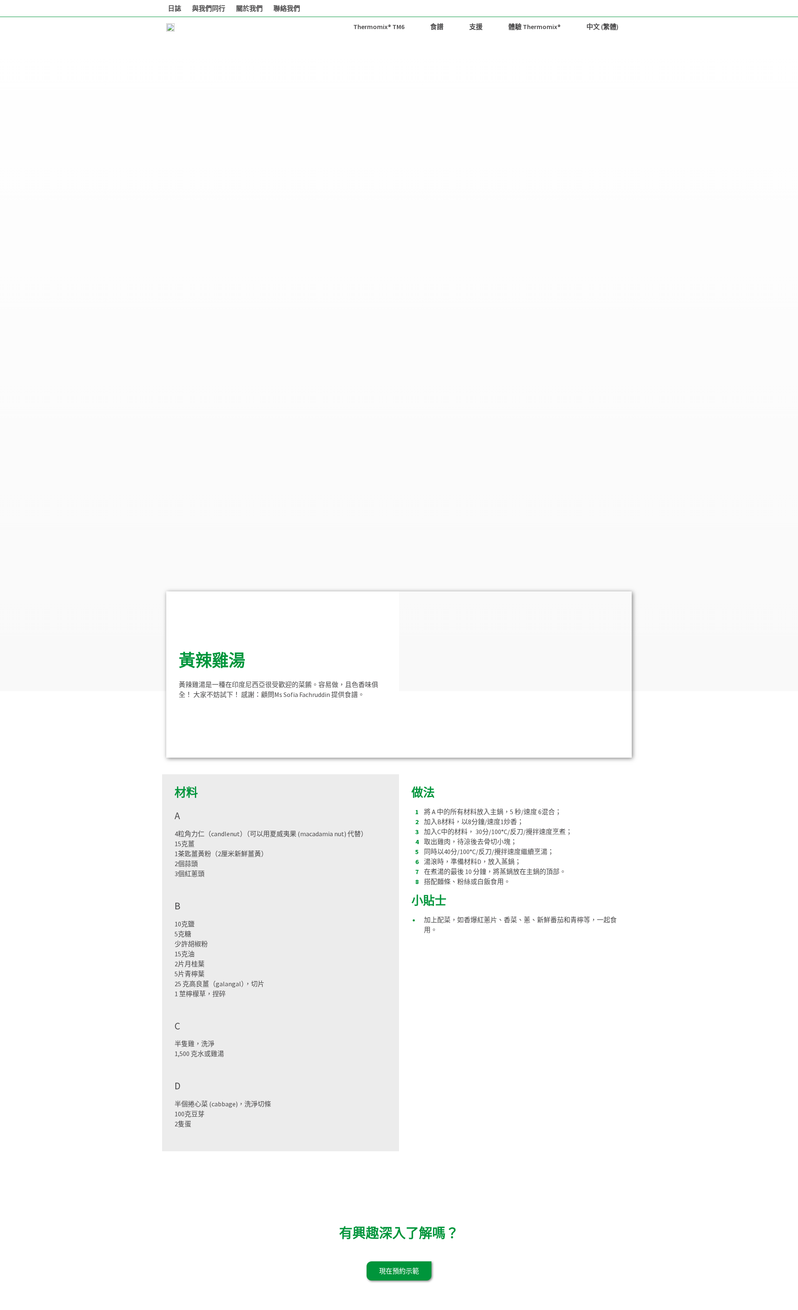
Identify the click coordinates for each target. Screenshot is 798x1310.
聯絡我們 (286, 8)
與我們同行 (208, 8)
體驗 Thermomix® (534, 26)
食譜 (436, 26)
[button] (399, 1270)
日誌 (174, 8)
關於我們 (249, 8)
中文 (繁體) (602, 26)
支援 (476, 26)
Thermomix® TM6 (378, 26)
